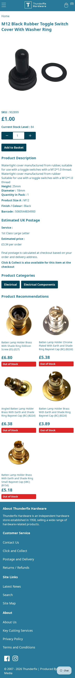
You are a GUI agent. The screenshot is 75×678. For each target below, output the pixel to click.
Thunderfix (30, 669)
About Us (10, 622)
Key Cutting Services (18, 630)
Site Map (9, 603)
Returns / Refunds (16, 567)
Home (5, 16)
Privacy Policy (13, 639)
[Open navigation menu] (3, 4)
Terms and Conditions (19, 647)
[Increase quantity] (30, 135)
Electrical (10, 284)
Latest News (12, 586)
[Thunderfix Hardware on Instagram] (15, 658)
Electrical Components (39, 284)
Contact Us (11, 542)
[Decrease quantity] (7, 135)
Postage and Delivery (18, 559)
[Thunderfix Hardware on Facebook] (7, 658)
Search (8, 595)
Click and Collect (15, 551)
